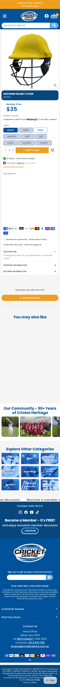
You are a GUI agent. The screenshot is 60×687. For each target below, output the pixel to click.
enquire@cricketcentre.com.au (30, 646)
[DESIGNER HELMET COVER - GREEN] (20, 180)
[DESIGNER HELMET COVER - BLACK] (16, 180)
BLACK (10, 130)
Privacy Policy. (34, 680)
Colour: (6, 125)
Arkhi (34, 682)
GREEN (25, 130)
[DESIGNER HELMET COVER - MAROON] (16, 185)
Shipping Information (15, 265)
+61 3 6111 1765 (36, 642)
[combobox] (26, 25)
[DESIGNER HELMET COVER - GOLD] (23, 180)
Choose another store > (13, 167)
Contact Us (30, 626)
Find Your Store (11, 617)
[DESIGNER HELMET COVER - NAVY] (20, 185)
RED (41, 136)
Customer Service (13, 609)
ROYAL (10, 143)
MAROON (11, 136)
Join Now (30, 530)
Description (9, 251)
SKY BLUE (26, 143)
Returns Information (14, 271)
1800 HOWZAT (25, 639)
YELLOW (44, 143)
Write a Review (36, 298)
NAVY (27, 136)
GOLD (40, 130)
